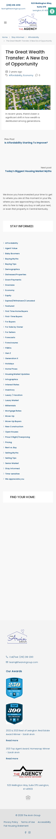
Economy (28, 75)
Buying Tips (10, 264)
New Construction (14, 426)
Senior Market (12, 463)
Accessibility (44, 822)
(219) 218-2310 (13, 5)
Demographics (12, 269)
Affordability (33, 37)
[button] (52, 11)
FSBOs (8, 347)
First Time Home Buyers (16, 311)
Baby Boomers (12, 253)
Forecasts (10, 337)
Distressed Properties (15, 274)
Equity (8, 295)
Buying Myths (11, 258)
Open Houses (11, 431)
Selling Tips (10, 458)
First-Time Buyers (13, 316)
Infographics (11, 379)
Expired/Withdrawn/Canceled (20, 300)
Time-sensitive (12, 473)
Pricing (8, 442)
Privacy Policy (11, 822)
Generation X (11, 358)
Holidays (9, 363)
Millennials (10, 405)
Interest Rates (12, 384)
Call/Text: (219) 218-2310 (21, 657)
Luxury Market (12, 400)
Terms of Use (28, 822)
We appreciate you (14, 479)
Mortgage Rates (13, 410)
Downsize (9, 285)
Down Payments (13, 279)
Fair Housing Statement (16, 825)
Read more (12, 740)
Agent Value (11, 248)
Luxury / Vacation (13, 395)
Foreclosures (11, 342)
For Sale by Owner (14, 327)
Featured (9, 306)
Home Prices (11, 368)
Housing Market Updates (17, 374)
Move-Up (9, 416)
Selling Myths (11, 452)
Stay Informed (17, 37)
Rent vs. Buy (11, 447)
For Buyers (10, 321)
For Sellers (10, 332)
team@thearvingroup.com (13, 8)
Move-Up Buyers (13, 421)
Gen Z (8, 353)
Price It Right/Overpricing (17, 437)
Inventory (10, 389)
